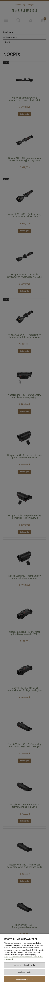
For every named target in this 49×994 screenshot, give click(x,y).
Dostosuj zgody (24, 972)
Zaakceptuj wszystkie (24, 979)
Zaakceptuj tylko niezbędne (24, 965)
